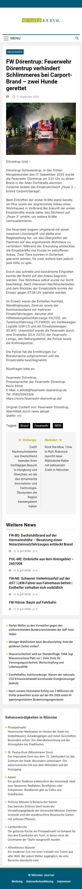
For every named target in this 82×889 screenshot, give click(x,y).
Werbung (17, 881)
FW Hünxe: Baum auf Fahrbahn (32, 602)
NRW (58, 425)
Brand (24, 425)
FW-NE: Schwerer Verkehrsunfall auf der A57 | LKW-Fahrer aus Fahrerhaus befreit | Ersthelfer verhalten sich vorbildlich (40, 583)
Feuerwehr (41, 425)
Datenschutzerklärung (39, 881)
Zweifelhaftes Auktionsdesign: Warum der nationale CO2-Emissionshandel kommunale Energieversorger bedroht (42, 679)
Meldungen (14, 52)
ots (19, 415)
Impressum (64, 881)
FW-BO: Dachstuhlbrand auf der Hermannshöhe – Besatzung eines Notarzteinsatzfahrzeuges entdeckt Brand (41, 540)
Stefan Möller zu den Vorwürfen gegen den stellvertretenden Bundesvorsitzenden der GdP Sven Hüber (41, 630)
